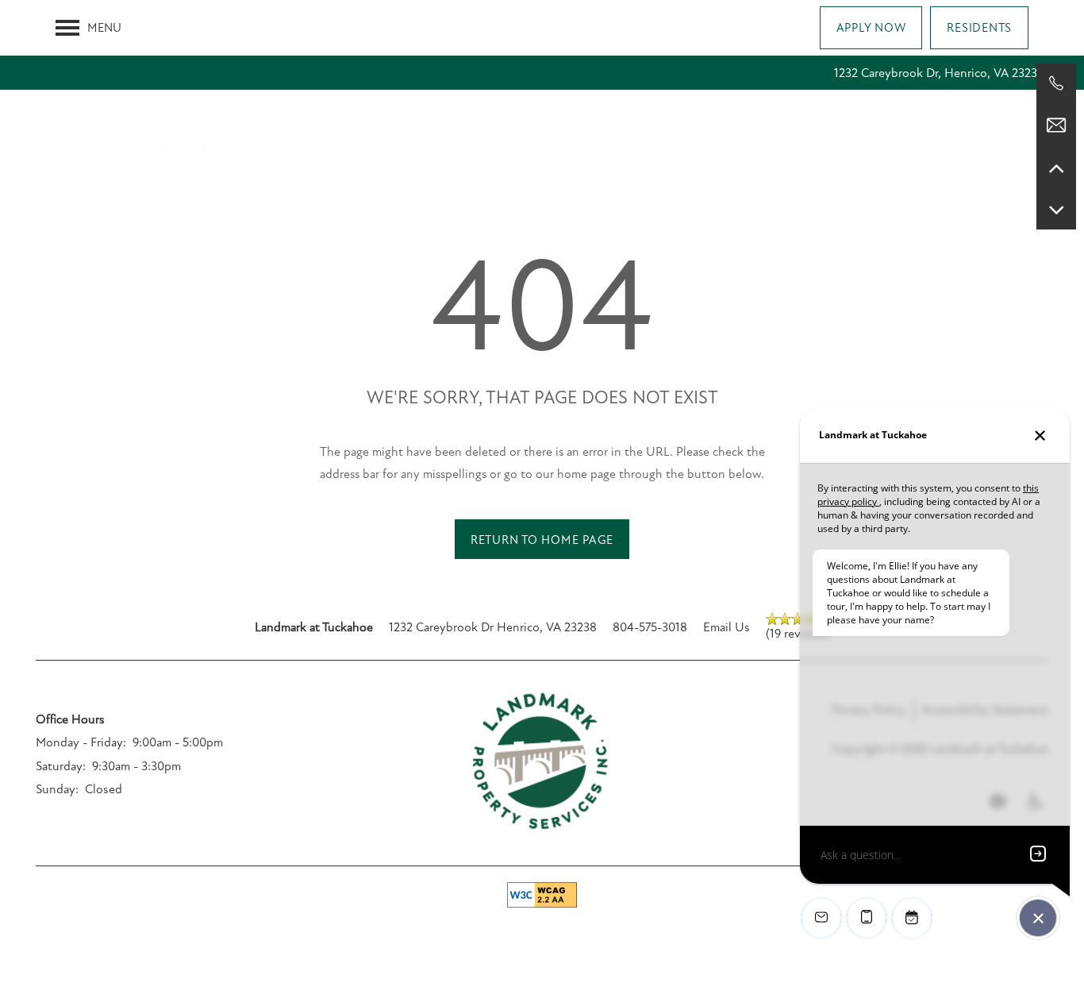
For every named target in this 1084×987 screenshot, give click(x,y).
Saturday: (61, 766)
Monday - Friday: (81, 742)
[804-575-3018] (1056, 83)
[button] (871, 27)
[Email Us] (1056, 125)
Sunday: (57, 789)
